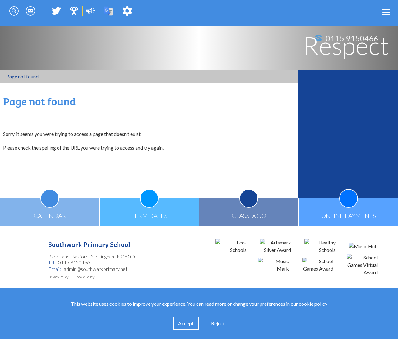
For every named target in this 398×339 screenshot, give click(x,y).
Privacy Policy (58, 277)
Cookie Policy (84, 277)
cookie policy (313, 304)
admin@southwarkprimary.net (95, 269)
